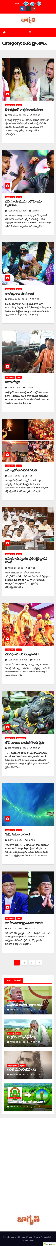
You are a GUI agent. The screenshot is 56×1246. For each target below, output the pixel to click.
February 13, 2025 (18, 660)
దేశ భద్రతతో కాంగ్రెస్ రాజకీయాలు (24, 109)
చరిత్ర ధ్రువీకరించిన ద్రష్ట (21, 1069)
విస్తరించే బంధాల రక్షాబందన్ (25, 1005)
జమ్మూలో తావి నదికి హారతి (21, 470)
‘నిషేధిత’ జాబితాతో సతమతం (26, 1102)
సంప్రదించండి (8, 1132)
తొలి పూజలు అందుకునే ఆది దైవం (24, 742)
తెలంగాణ (10, 1098)
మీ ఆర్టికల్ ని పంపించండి (13, 1144)
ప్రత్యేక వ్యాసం (21, 738)
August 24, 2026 (19, 1010)
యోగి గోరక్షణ (12, 382)
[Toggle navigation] (30, 32)
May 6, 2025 (14, 387)
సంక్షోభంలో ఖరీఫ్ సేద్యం (22, 1037)
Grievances (8, 1189)
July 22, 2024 (15, 928)
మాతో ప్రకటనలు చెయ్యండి (14, 1151)
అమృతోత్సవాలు (12, 1065)
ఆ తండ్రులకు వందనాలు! (19, 293)
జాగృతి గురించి (9, 1125)
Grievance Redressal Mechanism (20, 1182)
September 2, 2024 (18, 748)
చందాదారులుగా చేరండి (13, 1170)
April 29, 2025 (16, 568)
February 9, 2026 (17, 211)
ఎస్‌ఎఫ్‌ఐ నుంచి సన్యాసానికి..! (22, 654)
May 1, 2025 (14, 476)
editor (36, 115)
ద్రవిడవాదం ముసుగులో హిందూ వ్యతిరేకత (23, 203)
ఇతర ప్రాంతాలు (10, 105)
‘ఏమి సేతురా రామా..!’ (17, 834)
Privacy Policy (10, 1196)
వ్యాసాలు (21, 1001)
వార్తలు (19, 105)
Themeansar (27, 1240)
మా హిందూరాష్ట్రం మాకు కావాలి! (24, 923)
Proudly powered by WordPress (17, 1237)
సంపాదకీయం (8, 1163)
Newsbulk (45, 1237)
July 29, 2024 (15, 840)
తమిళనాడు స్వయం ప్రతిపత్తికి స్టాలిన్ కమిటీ (26, 560)
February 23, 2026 (18, 115)
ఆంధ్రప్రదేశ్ (11, 1033)
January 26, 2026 (18, 299)
